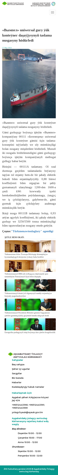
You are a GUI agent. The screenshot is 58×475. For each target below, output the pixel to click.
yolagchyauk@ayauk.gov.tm (27, 412)
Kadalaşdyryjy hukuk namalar (28, 387)
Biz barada (17, 378)
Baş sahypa (18, 364)
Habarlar (16, 382)
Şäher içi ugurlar (21, 369)
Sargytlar (17, 373)
